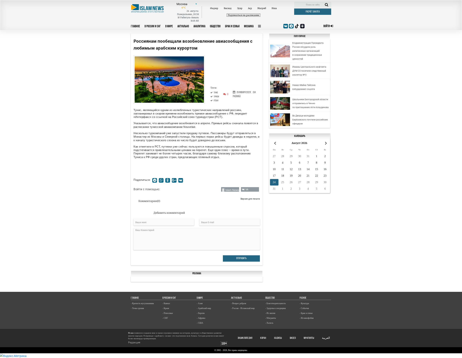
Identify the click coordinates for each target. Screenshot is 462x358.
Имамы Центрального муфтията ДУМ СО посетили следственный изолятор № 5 (309, 71)
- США (200, 323)
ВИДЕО (293, 338)
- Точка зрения (137, 308)
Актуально (183, 26)
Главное (135, 26)
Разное (303, 298)
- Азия (200, 303)
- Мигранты (270, 318)
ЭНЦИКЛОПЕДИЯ (245, 338)
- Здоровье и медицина (275, 308)
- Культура (304, 303)
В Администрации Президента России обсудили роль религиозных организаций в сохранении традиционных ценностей (308, 51)
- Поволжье (167, 313)
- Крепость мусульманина (142, 303)
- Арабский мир (204, 308)
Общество (215, 26)
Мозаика (249, 26)
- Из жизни (270, 313)
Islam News (232, 189)
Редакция (134, 342)
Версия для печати (250, 198)
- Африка (201, 318)
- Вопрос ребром (238, 303)
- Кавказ (166, 303)
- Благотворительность (275, 303)
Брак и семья (232, 26)
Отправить (241, 258)
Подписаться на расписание (243, 15)
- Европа (200, 313)
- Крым (165, 308)
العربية (326, 338)
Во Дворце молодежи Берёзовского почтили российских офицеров (310, 119)
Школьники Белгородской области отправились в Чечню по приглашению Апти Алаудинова (310, 103)
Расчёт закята (313, 11)
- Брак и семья (306, 313)
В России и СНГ (153, 26)
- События (304, 308)
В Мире (169, 26)
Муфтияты (309, 338)
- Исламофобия (307, 318)
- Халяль (269, 323)
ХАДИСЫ (278, 338)
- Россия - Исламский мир (243, 308)
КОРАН (263, 338)
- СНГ (165, 318)
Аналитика (199, 26)
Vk (247, 189)
